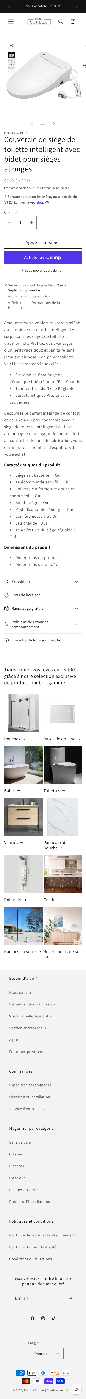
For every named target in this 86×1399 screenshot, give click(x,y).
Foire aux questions (26, 1051)
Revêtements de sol (62, 951)
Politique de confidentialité (32, 1246)
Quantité (11, 212)
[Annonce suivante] (77, 7)
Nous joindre (20, 992)
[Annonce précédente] (9, 7)
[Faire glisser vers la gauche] (32, 123)
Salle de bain (20, 1142)
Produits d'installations (29, 1201)
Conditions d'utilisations (30, 1258)
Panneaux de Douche (56, 845)
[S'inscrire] (70, 1298)
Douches (12, 738)
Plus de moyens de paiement (43, 270)
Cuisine (15, 1154)
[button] (11, 21)
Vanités (11, 842)
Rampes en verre (20, 951)
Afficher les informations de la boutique (34, 305)
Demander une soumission (32, 1004)
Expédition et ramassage (30, 1084)
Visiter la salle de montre (30, 1015)
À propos (17, 1039)
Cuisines (52, 899)
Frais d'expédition (16, 187)
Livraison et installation (29, 1096)
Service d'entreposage (28, 1108)
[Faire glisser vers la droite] (54, 123)
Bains (9, 790)
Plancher (17, 1165)
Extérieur (17, 1177)
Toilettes (52, 790)
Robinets (12, 899)
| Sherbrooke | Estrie (59, 1390)
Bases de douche (59, 738)
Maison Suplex (34, 1390)
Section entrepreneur (27, 1027)
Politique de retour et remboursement (42, 1235)
